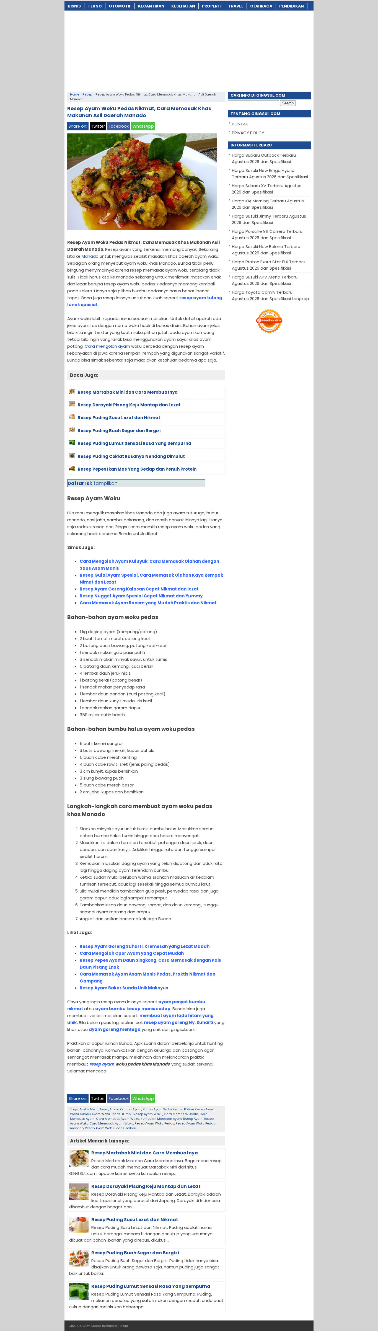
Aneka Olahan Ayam (125, 1109)
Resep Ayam (193, 1118)
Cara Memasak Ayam (181, 1114)
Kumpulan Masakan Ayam (161, 1118)
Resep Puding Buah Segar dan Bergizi (135, 1253)
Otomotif (120, 6)
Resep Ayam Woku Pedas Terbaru (111, 1128)
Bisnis (74, 6)
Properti (211, 6)
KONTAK (240, 124)
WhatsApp (143, 126)
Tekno (95, 6)
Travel (235, 6)
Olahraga (261, 6)
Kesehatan (183, 6)
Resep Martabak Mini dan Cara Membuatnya (144, 1153)
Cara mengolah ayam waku (113, 346)
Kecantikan (151, 6)
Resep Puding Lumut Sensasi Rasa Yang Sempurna (150, 1286)
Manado (90, 256)
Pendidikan (291, 6)
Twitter (98, 126)
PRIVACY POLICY (248, 133)
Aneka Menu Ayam (93, 1109)
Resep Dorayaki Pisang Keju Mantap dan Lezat (146, 1186)
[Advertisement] (189, 50)
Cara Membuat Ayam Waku (117, 1118)
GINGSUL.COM (79, 1326)
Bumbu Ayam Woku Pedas (100, 1114)
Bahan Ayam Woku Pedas (163, 1109)
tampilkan (106, 483)
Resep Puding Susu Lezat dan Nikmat (134, 1219)
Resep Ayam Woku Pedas (154, 1123)
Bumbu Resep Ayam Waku (142, 1114)
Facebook (119, 126)
